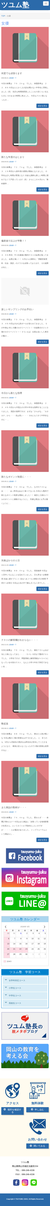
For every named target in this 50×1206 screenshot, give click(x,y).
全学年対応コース (17, 980)
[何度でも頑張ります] (25, 68)
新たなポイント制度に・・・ (16, 477)
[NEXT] (44, 927)
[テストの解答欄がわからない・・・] (25, 635)
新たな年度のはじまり (12, 157)
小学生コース (15, 988)
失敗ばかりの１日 (10, 560)
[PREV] (6, 927)
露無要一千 (12, 78)
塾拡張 (4, 723)
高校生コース (15, 1003)
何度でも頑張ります (11, 73)
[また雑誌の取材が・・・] (25, 802)
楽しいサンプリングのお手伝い (17, 309)
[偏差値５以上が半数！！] (25, 235)
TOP (3, 16)
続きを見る (42, 106)
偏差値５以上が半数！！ (14, 240)
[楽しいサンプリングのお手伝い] (25, 304)
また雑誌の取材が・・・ (14, 807)
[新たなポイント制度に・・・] (25, 471)
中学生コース (15, 995)
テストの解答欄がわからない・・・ (19, 640)
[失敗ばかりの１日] (25, 555)
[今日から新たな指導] (25, 388)
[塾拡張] (25, 718)
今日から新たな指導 (11, 393)
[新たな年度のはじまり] (25, 152)
